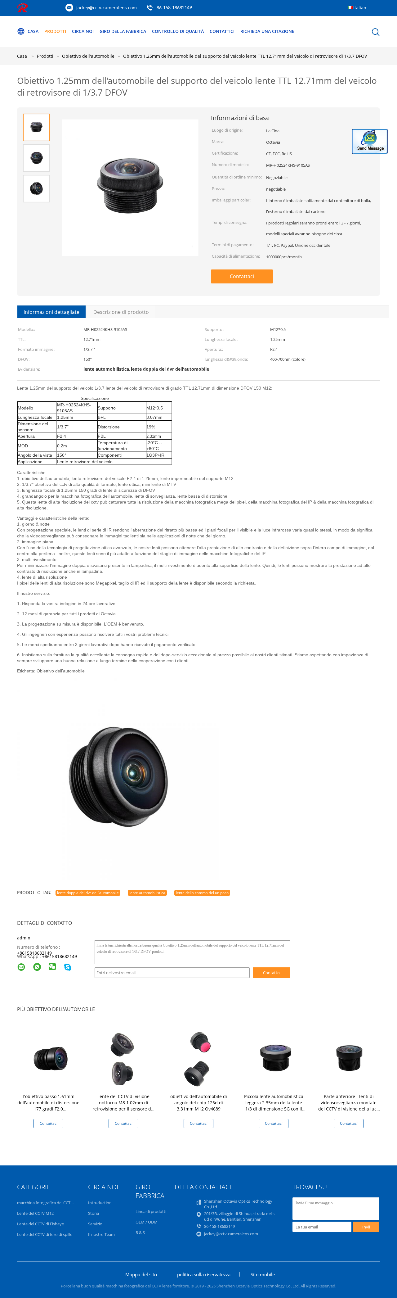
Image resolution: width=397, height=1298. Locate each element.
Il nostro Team (101, 1234)
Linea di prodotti (151, 1211)
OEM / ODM (147, 1222)
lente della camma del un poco (202, 892)
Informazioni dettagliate (51, 312)
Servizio (95, 1224)
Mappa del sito (141, 1274)
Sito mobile (263, 1274)
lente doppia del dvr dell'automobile (88, 892)
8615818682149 (61, 956)
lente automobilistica (147, 892)
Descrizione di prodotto (121, 312)
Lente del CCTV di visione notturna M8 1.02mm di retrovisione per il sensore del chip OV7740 (123, 1105)
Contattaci (242, 276)
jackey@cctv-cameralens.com (106, 8)
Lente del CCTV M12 (35, 1213)
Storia (93, 1213)
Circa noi (83, 31)
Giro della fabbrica (123, 31)
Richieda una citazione (267, 31)
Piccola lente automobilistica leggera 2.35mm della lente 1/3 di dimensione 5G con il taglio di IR (273, 1105)
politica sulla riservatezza (203, 1274)
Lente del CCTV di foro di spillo (45, 1234)
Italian (359, 8)
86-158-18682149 (174, 8)
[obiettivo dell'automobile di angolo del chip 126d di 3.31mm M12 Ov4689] (199, 1058)
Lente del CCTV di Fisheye (40, 1224)
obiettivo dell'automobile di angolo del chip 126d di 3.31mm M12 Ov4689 (198, 1102)
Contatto (271, 972)
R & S (140, 1232)
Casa (33, 31)
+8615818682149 (34, 953)
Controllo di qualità (178, 31)
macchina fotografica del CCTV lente (50, 1202)
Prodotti (55, 31)
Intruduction (100, 1202)
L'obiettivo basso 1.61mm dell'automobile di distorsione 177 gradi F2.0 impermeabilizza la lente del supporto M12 (48, 1108)
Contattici (222, 31)
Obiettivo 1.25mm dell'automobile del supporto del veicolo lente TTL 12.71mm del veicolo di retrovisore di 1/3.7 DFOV (245, 56)
